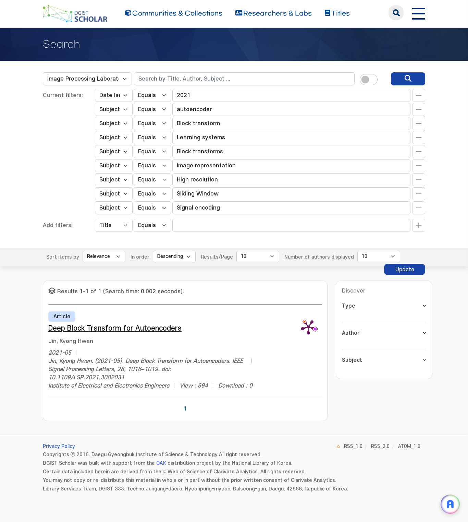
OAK (161, 463)
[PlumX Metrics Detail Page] (308, 327)
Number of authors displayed (319, 257)
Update (404, 269)
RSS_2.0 (380, 446)
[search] (408, 78)
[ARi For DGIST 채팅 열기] (450, 504)
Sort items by (62, 257)
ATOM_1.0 (409, 446)
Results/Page (217, 257)
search (396, 12)
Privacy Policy (59, 446)
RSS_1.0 (353, 446)
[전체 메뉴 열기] (418, 12)
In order (140, 257)
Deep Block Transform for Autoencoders (115, 328)
